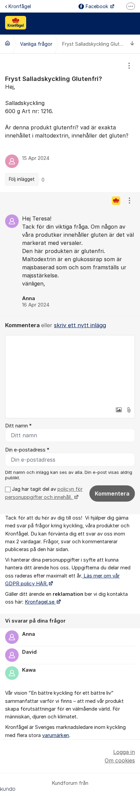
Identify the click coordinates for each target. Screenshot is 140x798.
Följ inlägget (22, 179)
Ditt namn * (18, 426)
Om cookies (120, 760)
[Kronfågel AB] (7, 43)
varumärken (55, 735)
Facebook (97, 6)
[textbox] (70, 369)
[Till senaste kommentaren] (132, 44)
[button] (118, 410)
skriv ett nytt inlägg (80, 325)
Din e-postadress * (27, 450)
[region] (70, 123)
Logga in (124, 752)
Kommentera (112, 493)
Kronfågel (19, 6)
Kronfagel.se (40, 602)
